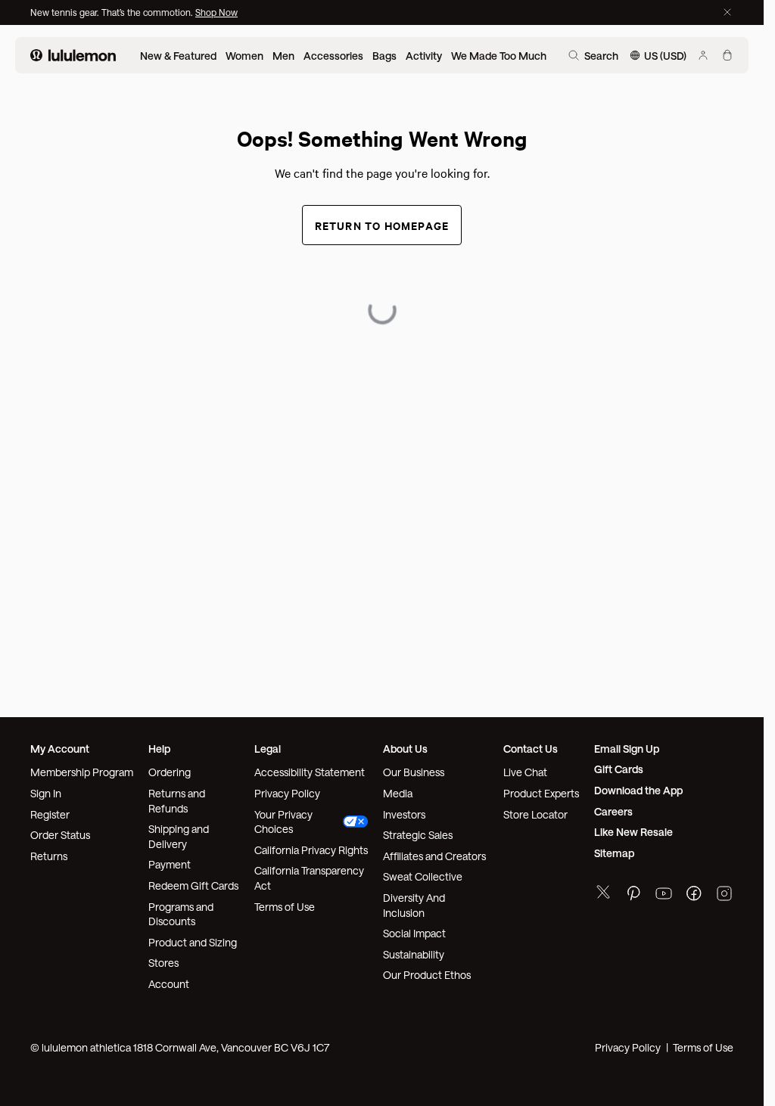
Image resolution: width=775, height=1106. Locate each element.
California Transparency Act (309, 878)
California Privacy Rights (311, 849)
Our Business (413, 772)
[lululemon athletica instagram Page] (724, 895)
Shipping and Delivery (178, 836)
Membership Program (81, 772)
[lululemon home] (73, 55)
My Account (59, 748)
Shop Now (216, 12)
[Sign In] (703, 55)
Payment (169, 864)
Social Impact (414, 933)
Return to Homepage (382, 225)
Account (168, 983)
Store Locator (535, 814)
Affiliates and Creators (434, 856)
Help (159, 748)
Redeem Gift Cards (193, 885)
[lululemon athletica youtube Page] (664, 895)
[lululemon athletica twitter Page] (603, 894)
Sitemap (614, 853)
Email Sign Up (626, 748)
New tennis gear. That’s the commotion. (112, 12)
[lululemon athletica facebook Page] (694, 895)
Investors (404, 814)
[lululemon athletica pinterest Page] (633, 895)
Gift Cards (618, 769)
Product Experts (541, 793)
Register (50, 814)
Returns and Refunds (176, 801)
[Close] (727, 12)
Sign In (45, 793)
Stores (163, 962)
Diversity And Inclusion (414, 905)
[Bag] (727, 55)
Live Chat (525, 772)
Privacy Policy (287, 793)
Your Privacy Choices (283, 822)
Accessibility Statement (309, 772)
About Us (405, 748)
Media (397, 793)
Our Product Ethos (427, 974)
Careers (613, 811)
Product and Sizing (192, 942)
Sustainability (413, 954)
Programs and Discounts (180, 914)
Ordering (169, 772)
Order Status (60, 834)
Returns (48, 856)
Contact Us (530, 748)
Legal (267, 748)
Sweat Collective (422, 876)
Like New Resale (633, 831)
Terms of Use (284, 906)
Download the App (638, 790)
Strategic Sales (418, 834)
